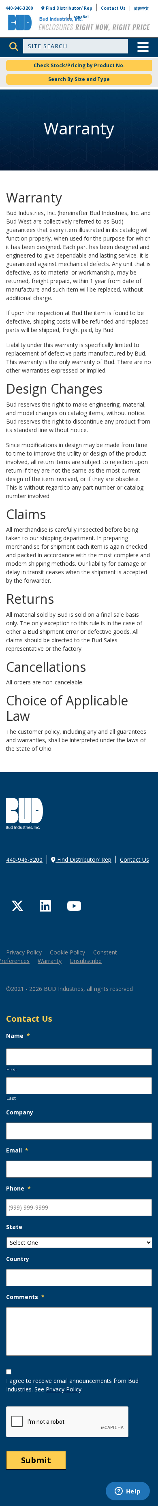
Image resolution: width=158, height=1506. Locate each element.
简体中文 (141, 8)
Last (11, 1098)
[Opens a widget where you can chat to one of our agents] (127, 1492)
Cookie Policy (67, 952)
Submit (36, 1460)
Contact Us (113, 8)
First (11, 1069)
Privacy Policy (24, 952)
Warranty (50, 961)
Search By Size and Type (79, 79)
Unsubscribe (86, 961)
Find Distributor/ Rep (68, 8)
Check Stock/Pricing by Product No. (79, 65)
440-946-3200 (19, 8)
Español (81, 16)
